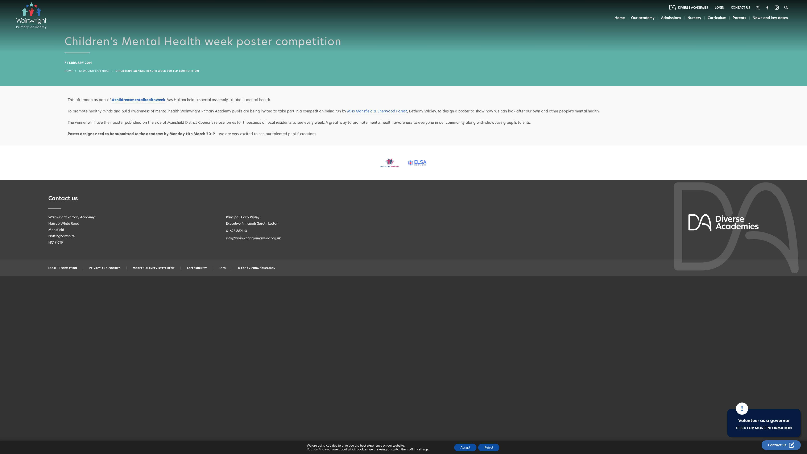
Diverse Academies (693, 7)
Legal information (62, 268)
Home (619, 17)
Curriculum (717, 17)
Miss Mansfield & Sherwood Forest (377, 111)
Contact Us (740, 7)
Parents (739, 17)
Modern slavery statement (154, 268)
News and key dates (770, 17)
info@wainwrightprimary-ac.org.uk (253, 238)
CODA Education (263, 268)
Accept (465, 447)
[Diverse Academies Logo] (33, 15)
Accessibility (197, 268)
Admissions (671, 17)
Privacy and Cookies (105, 268)
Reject (488, 447)
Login (719, 7)
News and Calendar (94, 71)
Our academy (643, 17)
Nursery (694, 17)
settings (422, 449)
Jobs (222, 268)
